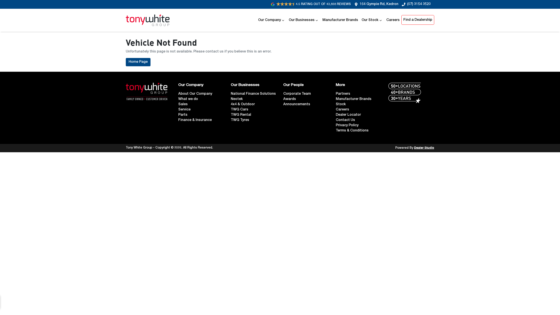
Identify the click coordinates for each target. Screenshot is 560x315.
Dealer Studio (424, 147)
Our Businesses (302, 20)
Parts (182, 115)
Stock (341, 104)
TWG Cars (239, 110)
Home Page (138, 62)
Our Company (269, 20)
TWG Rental (241, 115)
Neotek (237, 99)
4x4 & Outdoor (243, 104)
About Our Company (195, 94)
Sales (183, 104)
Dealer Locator (348, 115)
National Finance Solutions (253, 94)
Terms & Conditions (352, 131)
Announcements (296, 104)
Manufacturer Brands (340, 20)
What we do (188, 99)
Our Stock (370, 20)
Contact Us (345, 120)
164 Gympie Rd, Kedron (379, 4)
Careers (393, 20)
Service (184, 110)
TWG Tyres (240, 120)
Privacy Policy (347, 125)
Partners (343, 94)
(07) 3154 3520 (419, 4)
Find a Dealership (417, 20)
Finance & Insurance (195, 120)
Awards (289, 99)
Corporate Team (297, 94)
